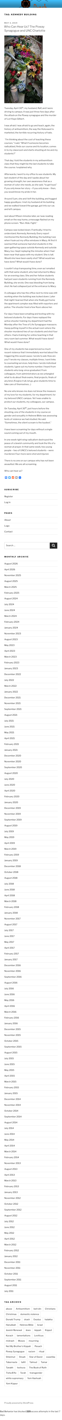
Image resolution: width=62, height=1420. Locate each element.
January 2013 (11, 1192)
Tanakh (9, 1367)
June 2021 (9, 726)
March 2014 (10, 1151)
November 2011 (12, 1268)
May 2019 (9, 837)
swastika (50, 1357)
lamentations (23, 1335)
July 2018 (9, 884)
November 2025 (12, 575)
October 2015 (11, 1041)
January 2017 (11, 959)
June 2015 (9, 1064)
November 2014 (12, 1105)
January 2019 (11, 860)
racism (31, 1351)
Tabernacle (11, 1362)
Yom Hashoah (34, 1378)
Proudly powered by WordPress (18, 1403)
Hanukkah (11, 1325)
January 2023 (11, 668)
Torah (23, 1373)
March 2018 (10, 901)
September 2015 (13, 1046)
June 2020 (9, 785)
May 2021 (9, 732)
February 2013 (11, 1186)
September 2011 (12, 1279)
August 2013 (10, 1169)
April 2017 (9, 948)
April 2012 (9, 1239)
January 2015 (11, 1093)
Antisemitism (23, 1309)
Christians (50, 1309)
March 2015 (10, 1081)
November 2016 (12, 971)
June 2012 (9, 1227)
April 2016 (9, 1006)
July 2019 (9, 831)
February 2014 (11, 1157)
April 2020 (9, 790)
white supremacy (15, 1378)
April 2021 (9, 738)
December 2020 (12, 755)
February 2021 (11, 744)
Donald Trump (13, 1319)
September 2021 (12, 709)
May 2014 (9, 1140)
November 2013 (12, 1163)
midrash (10, 1341)
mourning (34, 1341)
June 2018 (9, 889)
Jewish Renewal (14, 1330)
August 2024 (11, 598)
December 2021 (12, 697)
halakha (48, 1319)
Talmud (33, 1362)
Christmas (11, 1314)
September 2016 (13, 977)
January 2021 (11, 750)
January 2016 (11, 1023)
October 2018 (11, 872)
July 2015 (9, 1058)
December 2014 (12, 1099)
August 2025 (11, 581)
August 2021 (10, 715)
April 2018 (9, 895)
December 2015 (12, 1029)
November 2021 (12, 703)
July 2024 (9, 604)
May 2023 (9, 645)
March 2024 (10, 616)
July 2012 (9, 1221)
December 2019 (12, 808)
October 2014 (11, 1111)
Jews (28, 1330)
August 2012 (10, 1215)
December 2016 (12, 965)
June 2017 (9, 936)
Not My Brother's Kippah (18, 1346)
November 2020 (12, 761)
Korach (9, 1335)
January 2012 (11, 1256)
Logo (7, 526)
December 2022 (12, 674)
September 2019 (13, 819)
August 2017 (10, 924)
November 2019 (12, 814)
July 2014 (9, 1128)
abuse (9, 1309)
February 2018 (11, 907)
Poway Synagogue (15, 1351)
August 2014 (10, 1122)
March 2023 (10, 656)
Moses (21, 1341)
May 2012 (9, 1233)
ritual (41, 1351)
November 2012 (12, 1198)
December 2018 (12, 866)
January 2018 (11, 913)
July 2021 (9, 721)
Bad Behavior (6, 1411)
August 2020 (11, 773)
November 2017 (12, 918)
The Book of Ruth (38, 1367)
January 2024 (11, 627)
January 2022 (11, 691)
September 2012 (12, 1209)
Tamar (44, 1362)
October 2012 (11, 1204)
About (7, 520)
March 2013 (10, 1180)
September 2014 (13, 1116)
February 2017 (11, 953)
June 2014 (9, 1134)
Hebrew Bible (26, 1325)
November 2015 (12, 1035)
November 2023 (12, 633)
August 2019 (10, 825)
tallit (23, 1362)
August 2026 (11, 563)
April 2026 (9, 569)
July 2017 (9, 930)
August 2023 (11, 639)
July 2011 (8, 1291)
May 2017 (9, 942)
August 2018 (10, 878)
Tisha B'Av (11, 1373)
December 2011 (12, 1262)
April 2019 (9, 843)
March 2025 (10, 587)
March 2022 (10, 686)
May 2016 (9, 1000)
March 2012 (10, 1244)
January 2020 (11, 802)
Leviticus (39, 1335)
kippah (37, 1330)
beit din (37, 1309)
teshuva (21, 1367)
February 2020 (11, 796)
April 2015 (9, 1076)
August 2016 (10, 982)
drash (27, 1319)
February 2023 (11, 662)
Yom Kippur (12, 1383)
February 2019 (11, 854)
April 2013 (9, 1175)
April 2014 (9, 1145)
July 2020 (9, 779)
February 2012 (11, 1250)
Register (8, 496)
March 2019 (10, 849)
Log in (7, 502)
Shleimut (10, 1357)
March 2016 (10, 1012)
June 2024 (9, 610)
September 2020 (13, 767)
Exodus (37, 1319)
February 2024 (11, 622)
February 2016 (11, 1017)
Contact (8, 531)
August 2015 (10, 1052)
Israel (40, 1325)
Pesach (38, 1346)
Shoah (22, 1357)
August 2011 (10, 1285)
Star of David (35, 1357)
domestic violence (29, 1314)
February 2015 (11, 1087)
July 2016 (9, 988)
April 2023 (9, 651)
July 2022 (9, 680)
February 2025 (11, 593)
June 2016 (9, 994)
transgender (36, 1373)
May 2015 (9, 1070)
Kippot (48, 1330)
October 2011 (11, 1274)
